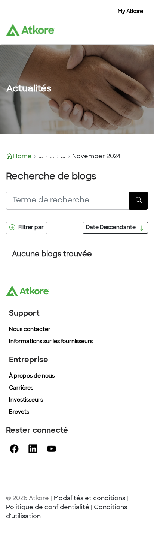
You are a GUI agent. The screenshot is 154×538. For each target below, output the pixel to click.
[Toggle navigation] (139, 30)
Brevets (19, 412)
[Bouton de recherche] (138, 201)
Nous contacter (29, 330)
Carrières (21, 388)
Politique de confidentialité (47, 508)
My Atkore (130, 12)
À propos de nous (32, 376)
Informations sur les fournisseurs (51, 342)
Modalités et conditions (89, 499)
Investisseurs (26, 400)
